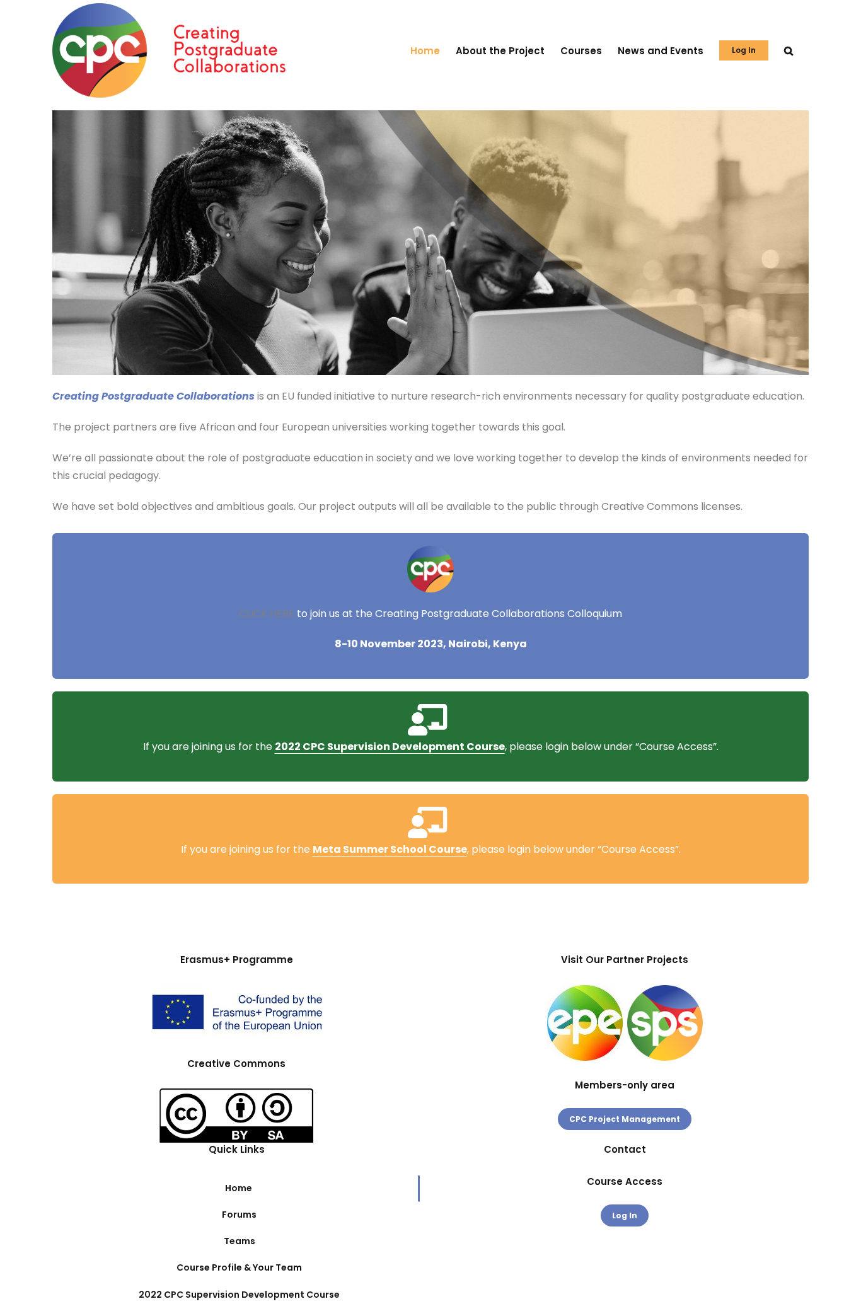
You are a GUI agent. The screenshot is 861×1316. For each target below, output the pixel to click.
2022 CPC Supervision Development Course (390, 746)
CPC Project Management (624, 1119)
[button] (788, 50)
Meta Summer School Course (390, 849)
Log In (624, 1215)
